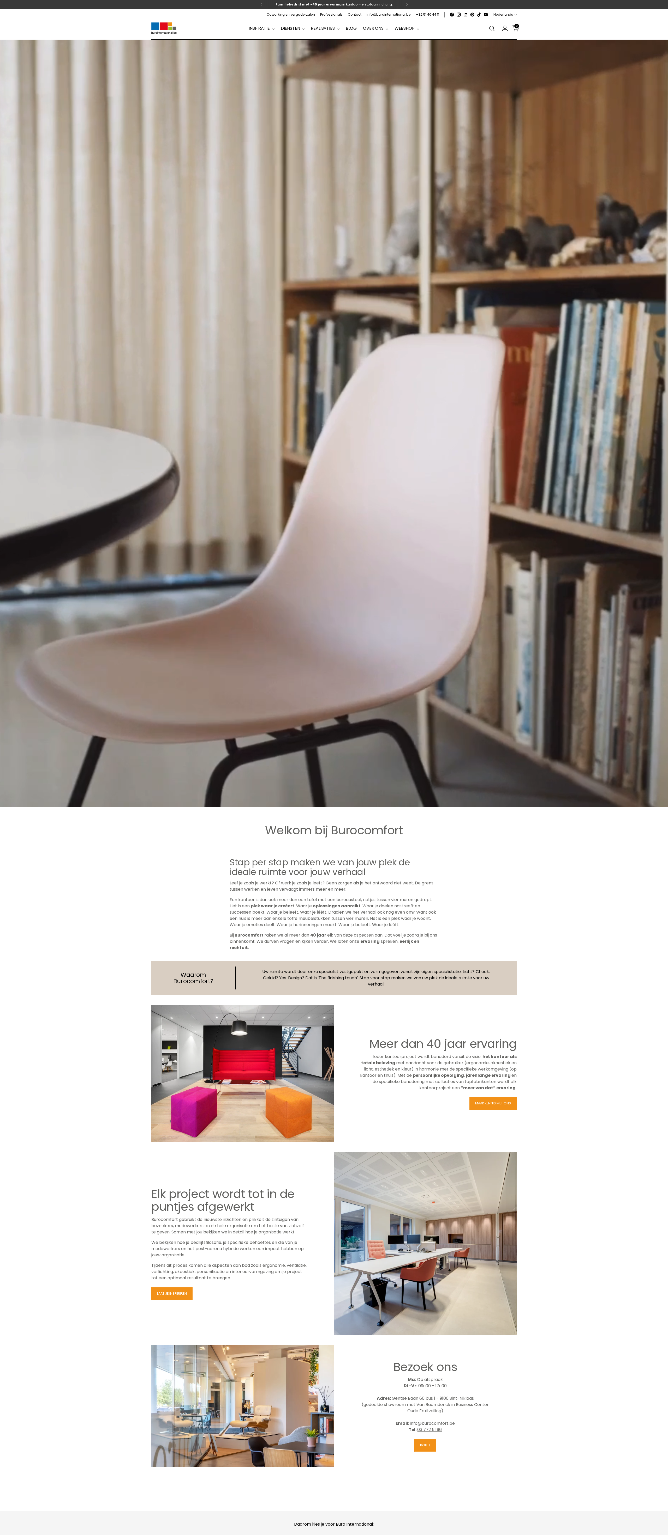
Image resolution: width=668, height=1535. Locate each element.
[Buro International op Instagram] (458, 14)
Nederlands (503, 14)
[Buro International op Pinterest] (472, 14)
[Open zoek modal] (492, 28)
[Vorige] (261, 4)
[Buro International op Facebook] (452, 14)
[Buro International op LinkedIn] (465, 14)
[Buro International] (164, 28)
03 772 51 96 (429, 1430)
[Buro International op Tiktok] (479, 14)
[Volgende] (407, 4)
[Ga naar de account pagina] (503, 28)
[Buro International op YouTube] (486, 14)
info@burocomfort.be (432, 1423)
